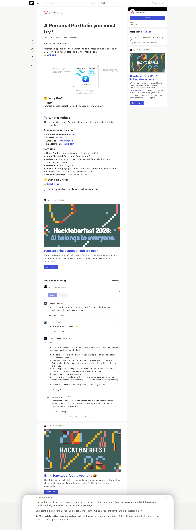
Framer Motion (66, 141)
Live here (51, 55)
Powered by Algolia (96, 3)
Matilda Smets (55, 339)
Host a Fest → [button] (51, 492)
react (66, 37)
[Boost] (32, 65)
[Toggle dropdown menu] (118, 200)
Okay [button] (39, 526)
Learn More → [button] (51, 267)
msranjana (53, 12)
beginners (74, 37)
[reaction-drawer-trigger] (32, 42)
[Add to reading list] (32, 58)
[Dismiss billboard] (168, 497)
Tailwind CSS (61, 137)
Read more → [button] (137, 103)
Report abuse (89, 417)
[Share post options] (32, 73)
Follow (147, 18)
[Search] (38, 3)
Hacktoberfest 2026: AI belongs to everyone (144, 78)
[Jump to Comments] (32, 50)
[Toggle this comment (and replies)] (46, 307)
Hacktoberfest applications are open (71, 251)
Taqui (52, 322)
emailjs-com (68, 144)
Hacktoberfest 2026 (138, 90)
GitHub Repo (52, 184)
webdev (48, 37)
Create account (158, 3)
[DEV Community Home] (31, 3)
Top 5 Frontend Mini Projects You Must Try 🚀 (146, 40)
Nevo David (54, 303)
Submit (52, 295)
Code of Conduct (76, 417)
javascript (57, 37)
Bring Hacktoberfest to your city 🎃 (70, 475)
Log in (145, 3)
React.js (72, 134)
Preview (63, 295)
